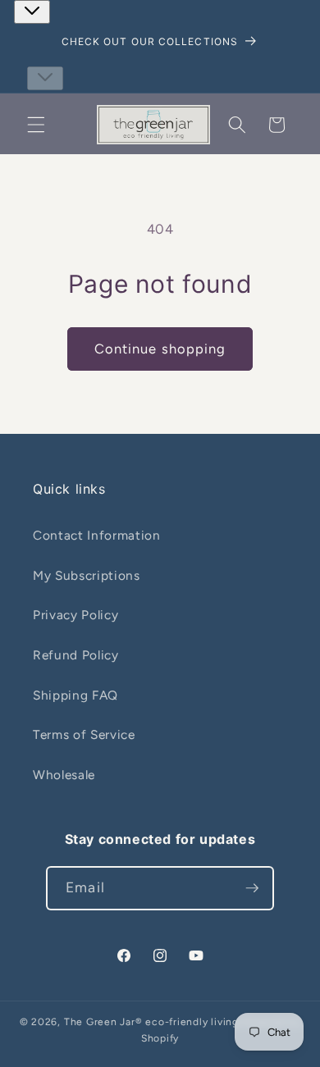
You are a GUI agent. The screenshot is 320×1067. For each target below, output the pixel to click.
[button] (36, 124)
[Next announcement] (45, 78)
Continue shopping (160, 348)
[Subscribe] (252, 888)
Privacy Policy (75, 614)
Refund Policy (76, 655)
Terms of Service (84, 734)
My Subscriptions (86, 575)
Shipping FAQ (75, 695)
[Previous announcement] (32, 12)
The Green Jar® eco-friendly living (151, 1022)
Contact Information (97, 535)
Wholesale (64, 774)
